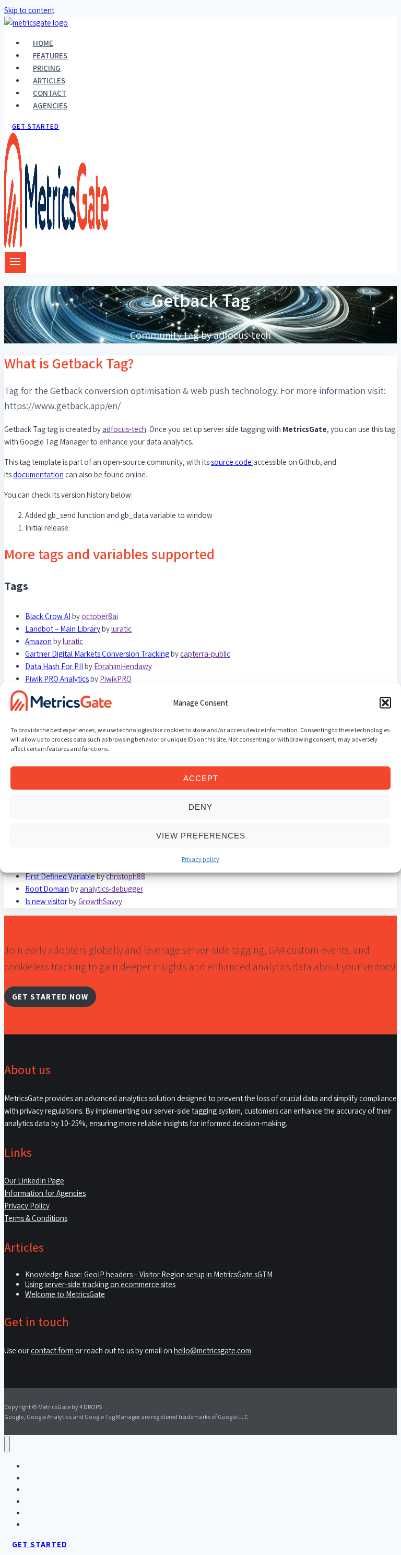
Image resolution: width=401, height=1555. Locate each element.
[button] (385, 702)
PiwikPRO (116, 679)
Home (43, 43)
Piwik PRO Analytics (57, 679)
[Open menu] (15, 263)
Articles (49, 80)
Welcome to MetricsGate (65, 1294)
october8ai (99, 616)
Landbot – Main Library (62, 629)
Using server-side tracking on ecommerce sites (100, 1284)
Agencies (50, 105)
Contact (49, 93)
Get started (35, 126)
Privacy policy (200, 859)
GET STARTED (39, 1544)
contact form (52, 1350)
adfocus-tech (124, 429)
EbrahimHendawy (123, 666)
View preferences (200, 835)
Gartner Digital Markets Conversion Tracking (97, 654)
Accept (200, 777)
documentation (38, 474)
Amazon (38, 641)
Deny (200, 806)
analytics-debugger (111, 889)
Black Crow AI (47, 616)
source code (232, 462)
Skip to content (29, 10)
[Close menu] (7, 1444)
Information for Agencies (45, 1193)
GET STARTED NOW (50, 997)
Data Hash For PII (54, 666)
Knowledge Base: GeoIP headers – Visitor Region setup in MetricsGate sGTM (149, 1274)
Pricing (47, 68)
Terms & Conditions (35, 1218)
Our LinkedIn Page (34, 1181)
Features (50, 55)
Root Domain (47, 889)
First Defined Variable (60, 876)
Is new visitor (46, 901)
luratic (121, 629)
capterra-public (205, 654)
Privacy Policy (27, 1206)
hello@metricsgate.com (212, 1350)
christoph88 (125, 876)
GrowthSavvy (100, 901)
